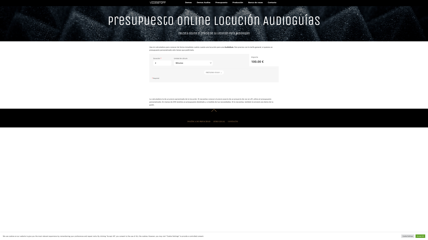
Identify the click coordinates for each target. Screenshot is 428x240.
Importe (254, 57)
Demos (188, 2)
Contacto (272, 2)
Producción (238, 2)
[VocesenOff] (157, 3)
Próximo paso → (214, 72)
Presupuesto (221, 2)
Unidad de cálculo (180, 58)
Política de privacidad (198, 121)
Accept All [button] (420, 236)
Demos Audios (203, 2)
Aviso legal (219, 121)
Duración (157, 58)
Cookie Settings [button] (408, 236)
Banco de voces (255, 2)
